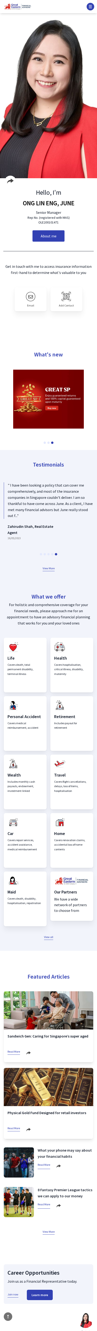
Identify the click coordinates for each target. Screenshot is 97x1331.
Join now (13, 1294)
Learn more (40, 1295)
